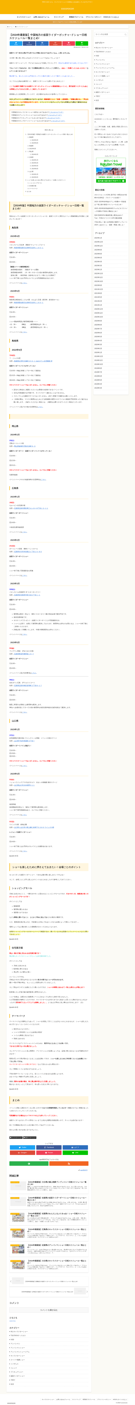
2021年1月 (98, 305)
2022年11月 (98, 277)
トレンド (14, 1368)
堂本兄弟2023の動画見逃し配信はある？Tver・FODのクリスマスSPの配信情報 (108, 216)
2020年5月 (98, 336)
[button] (126, 34)
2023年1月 (35, 160)
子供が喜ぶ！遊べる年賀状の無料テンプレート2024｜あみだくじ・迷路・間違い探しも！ (111, 223)
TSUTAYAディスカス (18, 1335)
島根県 (31, 146)
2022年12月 (98, 273)
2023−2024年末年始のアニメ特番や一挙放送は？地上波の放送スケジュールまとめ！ (110, 203)
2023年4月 (35, 140)
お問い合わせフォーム (63, 1399)
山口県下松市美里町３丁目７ (24, 741)
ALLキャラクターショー (19, 1331)
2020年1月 (98, 352)
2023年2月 (35, 163)
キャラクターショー (16, 1137)
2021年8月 (98, 293)
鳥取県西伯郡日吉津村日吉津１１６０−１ (28, 248)
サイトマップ (76, 1399)
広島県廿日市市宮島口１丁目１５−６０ (28, 551)
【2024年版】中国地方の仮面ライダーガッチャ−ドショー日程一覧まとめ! (50, 134)
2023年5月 (35, 143)
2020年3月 (98, 344)
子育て (13, 1380)
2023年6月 (98, 257)
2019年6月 (98, 376)
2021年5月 (98, 297)
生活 (12, 1384)
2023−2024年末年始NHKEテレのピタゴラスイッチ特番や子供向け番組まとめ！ (110, 210)
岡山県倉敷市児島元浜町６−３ (25, 446)
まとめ (29, 191)
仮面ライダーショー (30, 1137)
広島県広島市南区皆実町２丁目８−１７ (28, 685)
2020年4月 (98, 340)
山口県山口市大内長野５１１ (24, 785)
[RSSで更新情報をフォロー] (68, 1163)
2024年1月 (98, 238)
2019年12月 (98, 356)
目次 (46, 130)
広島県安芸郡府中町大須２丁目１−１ (27, 595)
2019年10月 (98, 364)
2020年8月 (98, 325)
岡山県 (31, 151)
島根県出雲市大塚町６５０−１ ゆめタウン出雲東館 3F (33, 361)
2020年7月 (98, 329)
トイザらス (14, 1364)
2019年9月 (98, 368)
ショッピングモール (35, 183)
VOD (12, 1339)
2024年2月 (35, 154)
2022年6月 (32, 148)
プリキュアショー (17, 1372)
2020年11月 (98, 313)
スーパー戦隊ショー (18, 1360)
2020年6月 (98, 333)
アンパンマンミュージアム (20, 1352)
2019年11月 (98, 360)
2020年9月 (98, 321)
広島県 (31, 157)
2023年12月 (98, 242)
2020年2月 (98, 348)
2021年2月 (98, 301)
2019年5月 (98, 380)
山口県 (31, 171)
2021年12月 (98, 289)
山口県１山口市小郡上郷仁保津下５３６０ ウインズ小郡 (34, 827)
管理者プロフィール (89, 1399)
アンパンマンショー (18, 1348)
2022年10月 (98, 281)
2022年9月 (98, 285)
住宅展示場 (32, 186)
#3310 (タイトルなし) (120, 1399)
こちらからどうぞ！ (56, 112)
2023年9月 (98, 250)
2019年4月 (98, 384)
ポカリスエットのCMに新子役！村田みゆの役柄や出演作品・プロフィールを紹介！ (110, 196)
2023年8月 (98, 254)
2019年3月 (98, 388)
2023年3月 (35, 166)
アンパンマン (15, 1343)
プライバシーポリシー (104, 1399)
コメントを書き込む (49, 1310)
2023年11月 (98, 246)
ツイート (12, 1321)
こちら (24, 283)
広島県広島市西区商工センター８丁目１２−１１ (31, 508)
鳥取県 (31, 137)
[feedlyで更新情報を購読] (29, 1163)
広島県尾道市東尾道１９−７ (24, 654)
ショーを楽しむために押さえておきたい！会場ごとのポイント (46, 180)
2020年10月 (98, 317)
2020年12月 (98, 309)
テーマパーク (33, 188)
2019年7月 (98, 372)
